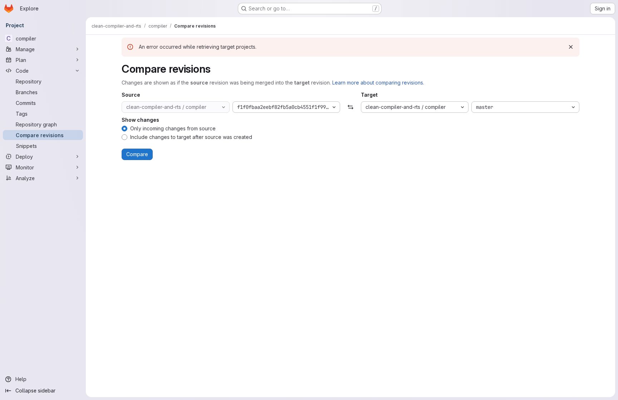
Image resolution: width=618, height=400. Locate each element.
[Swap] (350, 107)
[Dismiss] (570, 47)
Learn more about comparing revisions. (378, 82)
